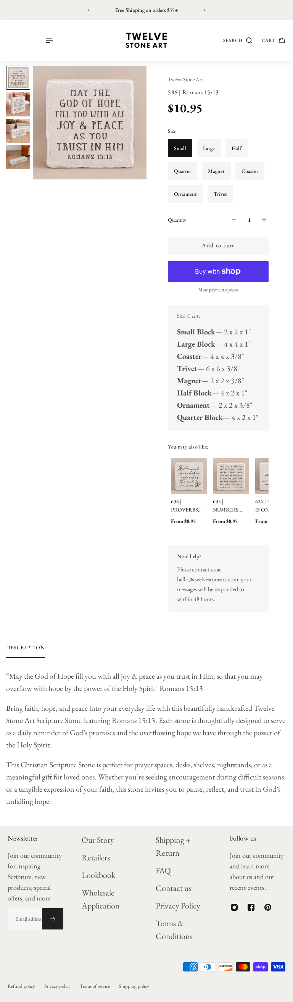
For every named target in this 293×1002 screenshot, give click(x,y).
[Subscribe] (52, 918)
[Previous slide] (88, 10)
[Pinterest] (267, 907)
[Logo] (146, 40)
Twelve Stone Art (185, 79)
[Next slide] (204, 10)
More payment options (218, 290)
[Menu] (48, 40)
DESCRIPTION (25, 647)
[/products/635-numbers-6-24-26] (231, 476)
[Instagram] (234, 907)
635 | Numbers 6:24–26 (225, 506)
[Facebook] (251, 907)
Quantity (177, 219)
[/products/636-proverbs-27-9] (189, 476)
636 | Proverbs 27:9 (184, 506)
